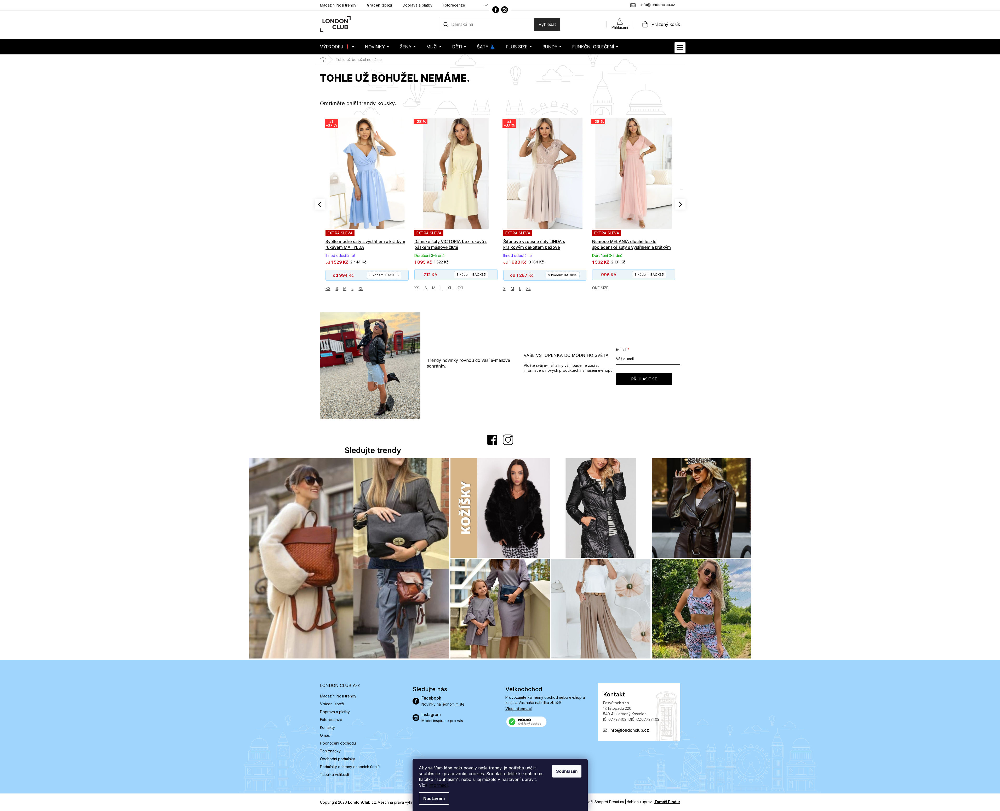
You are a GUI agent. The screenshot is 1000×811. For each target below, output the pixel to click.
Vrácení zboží (379, 5)
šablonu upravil (653, 801)
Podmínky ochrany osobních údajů (350, 766)
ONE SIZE (511, 288)
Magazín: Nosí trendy (338, 5)
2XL (371, 288)
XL (361, 288)
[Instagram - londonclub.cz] (504, 9)
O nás (325, 735)
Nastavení (434, 798)
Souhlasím (567, 771)
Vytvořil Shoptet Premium (602, 801)
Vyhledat (547, 24)
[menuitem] (337, 46)
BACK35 (382, 274)
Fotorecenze (454, 5)
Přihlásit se (644, 378)
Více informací (518, 708)
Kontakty (327, 727)
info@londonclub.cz (629, 730)
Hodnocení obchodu (338, 743)
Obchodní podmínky (337, 759)
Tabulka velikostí (334, 774)
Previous (320, 204)
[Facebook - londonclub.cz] (495, 9)
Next (680, 204)
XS (327, 288)
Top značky (330, 751)
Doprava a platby (417, 5)
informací (438, 785)
